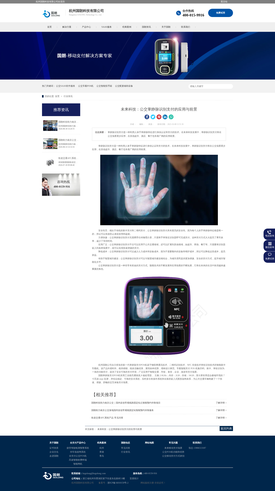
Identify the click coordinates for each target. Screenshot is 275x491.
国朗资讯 (146, 27)
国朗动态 (125, 443)
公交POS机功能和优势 (173, 452)
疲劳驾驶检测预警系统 (78, 448)
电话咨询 (269, 236)
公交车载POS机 (85, 86)
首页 (49, 27)
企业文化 (53, 452)
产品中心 (86, 27)
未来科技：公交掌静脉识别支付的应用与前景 (119, 429)
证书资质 (53, 448)
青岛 (101, 456)
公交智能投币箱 (104, 86)
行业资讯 (68, 96)
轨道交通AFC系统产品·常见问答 (107, 418)
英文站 (224, 1)
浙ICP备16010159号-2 (117, 483)
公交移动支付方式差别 (173, 456)
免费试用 (220, 13)
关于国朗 (166, 27)
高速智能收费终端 (78, 460)
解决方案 (66, 27)
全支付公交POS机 (78, 456)
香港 (101, 452)
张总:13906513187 (197, 448)
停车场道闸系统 (78, 452)
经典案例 (126, 27)
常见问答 (125, 448)
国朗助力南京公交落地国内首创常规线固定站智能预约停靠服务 (122, 410)
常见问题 (173, 443)
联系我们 (185, 27)
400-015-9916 (193, 15)
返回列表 (226, 428)
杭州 (101, 448)
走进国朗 (53, 456)
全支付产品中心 (78, 443)
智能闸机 (77, 464)
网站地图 (149, 443)
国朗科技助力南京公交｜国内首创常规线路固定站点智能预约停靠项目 (125, 403)
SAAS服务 (107, 27)
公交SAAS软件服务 (65, 86)
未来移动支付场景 (173, 448)
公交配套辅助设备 (124, 86)
